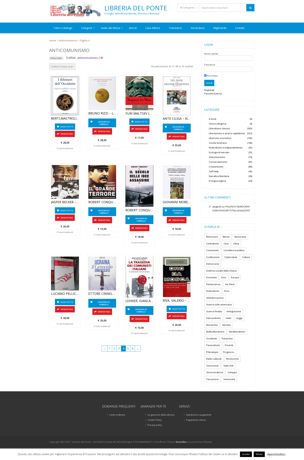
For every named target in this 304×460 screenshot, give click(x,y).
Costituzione (213, 257)
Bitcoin (226, 236)
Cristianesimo (216, 166)
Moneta (226, 325)
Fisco (226, 291)
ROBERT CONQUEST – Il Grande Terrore (102, 202)
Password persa (213, 93)
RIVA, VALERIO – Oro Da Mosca (177, 301)
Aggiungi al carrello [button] (104, 123)
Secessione (212, 365)
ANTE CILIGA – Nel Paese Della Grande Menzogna (177, 119)
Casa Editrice (152, 28)
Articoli (133, 28)
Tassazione (212, 379)
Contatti (239, 28)
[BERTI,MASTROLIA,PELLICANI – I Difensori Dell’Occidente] (65, 95)
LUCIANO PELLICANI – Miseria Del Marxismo (65, 294)
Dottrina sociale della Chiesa (221, 270)
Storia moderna (214, 372)
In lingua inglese (217, 180)
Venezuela (229, 379)
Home (52, 40)
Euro (223, 277)
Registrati (209, 90)
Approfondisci (276, 454)
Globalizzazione (215, 297)
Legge (239, 318)
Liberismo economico (220, 138)
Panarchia (227, 338)
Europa (235, 277)
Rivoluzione (232, 358)
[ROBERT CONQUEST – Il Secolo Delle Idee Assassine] (139, 186)
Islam (228, 318)
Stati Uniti (228, 365)
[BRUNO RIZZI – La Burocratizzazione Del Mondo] (102, 93)
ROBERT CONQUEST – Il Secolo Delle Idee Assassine (139, 210)
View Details (67, 134)
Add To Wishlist (66, 148)
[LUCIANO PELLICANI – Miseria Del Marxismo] (65, 274)
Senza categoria (217, 123)
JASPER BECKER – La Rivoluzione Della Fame (65, 202)
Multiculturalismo (215, 331)
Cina (226, 243)
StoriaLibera (197, 28)
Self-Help (214, 171)
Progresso (228, 352)
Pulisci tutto (56, 58)
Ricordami (212, 75)
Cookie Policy (155, 419)
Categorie (86, 28)
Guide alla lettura (110, 28)
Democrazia (212, 263)
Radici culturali (213, 358)
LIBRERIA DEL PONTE (135, 8)
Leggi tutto (66, 127)
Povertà (229, 345)
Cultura (246, 257)
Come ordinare (117, 414)
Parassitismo (213, 345)
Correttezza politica (234, 250)
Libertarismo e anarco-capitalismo (227, 133)
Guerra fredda (214, 311)
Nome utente (211, 53)
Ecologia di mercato (219, 152)
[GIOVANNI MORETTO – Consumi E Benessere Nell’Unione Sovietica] (177, 182)
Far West (230, 284)
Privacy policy (155, 425)
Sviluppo (232, 372)
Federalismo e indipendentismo (226, 147)
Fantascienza (213, 284)
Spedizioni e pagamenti (198, 414)
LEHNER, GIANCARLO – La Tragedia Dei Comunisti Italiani (139, 301)
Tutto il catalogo (62, 28)
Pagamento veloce (196, 419)
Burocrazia (240, 236)
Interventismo (213, 318)
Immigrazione (234, 311)
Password (209, 64)
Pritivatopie (212, 352)
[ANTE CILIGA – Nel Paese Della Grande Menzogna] (177, 95)
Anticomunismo (68, 40)
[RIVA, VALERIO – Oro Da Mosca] (177, 277)
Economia (211, 277)
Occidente (211, 338)
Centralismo (212, 243)
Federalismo (212, 291)
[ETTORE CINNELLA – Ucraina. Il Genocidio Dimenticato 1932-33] (102, 274)
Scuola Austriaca (218, 142)
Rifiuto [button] (259, 454)
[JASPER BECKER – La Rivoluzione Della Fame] (65, 182)
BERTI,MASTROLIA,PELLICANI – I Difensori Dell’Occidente (65, 118)
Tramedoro (175, 28)
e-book (212, 118)
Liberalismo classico (219, 128)
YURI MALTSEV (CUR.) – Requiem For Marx (139, 114)
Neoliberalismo (237, 331)
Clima (236, 243)
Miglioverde (219, 28)
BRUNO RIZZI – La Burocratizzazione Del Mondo (102, 113)
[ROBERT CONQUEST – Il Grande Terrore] (102, 182)
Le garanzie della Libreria (161, 414)
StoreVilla (181, 441)
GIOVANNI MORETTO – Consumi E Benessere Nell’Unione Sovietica (177, 202)
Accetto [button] (246, 454)
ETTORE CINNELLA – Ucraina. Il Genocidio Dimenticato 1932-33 (102, 294)
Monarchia (212, 325)
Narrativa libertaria (219, 176)
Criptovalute (230, 257)
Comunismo (212, 250)
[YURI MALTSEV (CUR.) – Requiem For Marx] (139, 93)
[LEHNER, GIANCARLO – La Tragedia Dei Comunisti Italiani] (139, 277)
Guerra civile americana (219, 304)
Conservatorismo (218, 161)
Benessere (212, 236)
